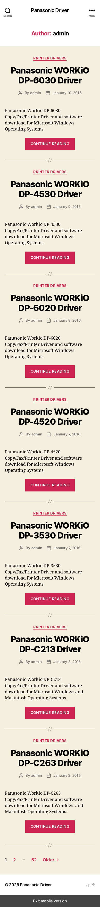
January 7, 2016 (66, 434)
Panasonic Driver (50, 10)
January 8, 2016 (67, 320)
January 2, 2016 (67, 775)
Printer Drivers (50, 58)
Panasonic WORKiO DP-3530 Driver (50, 530)
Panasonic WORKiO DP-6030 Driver (50, 75)
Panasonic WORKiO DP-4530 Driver (50, 189)
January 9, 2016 (67, 206)
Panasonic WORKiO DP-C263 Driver (50, 758)
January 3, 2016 (67, 661)
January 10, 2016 (67, 92)
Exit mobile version (50, 901)
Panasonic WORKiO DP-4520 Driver (50, 416)
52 (33, 859)
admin (35, 92)
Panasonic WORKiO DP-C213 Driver (50, 644)
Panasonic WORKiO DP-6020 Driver (50, 303)
